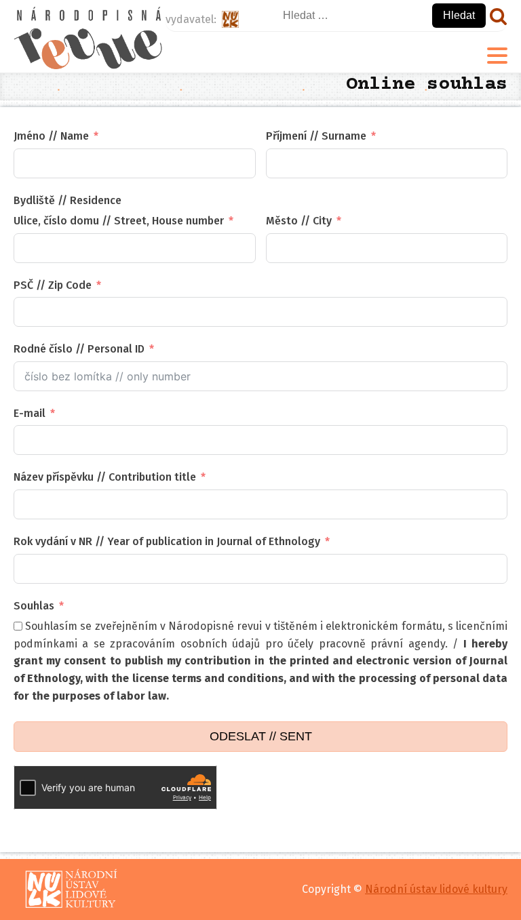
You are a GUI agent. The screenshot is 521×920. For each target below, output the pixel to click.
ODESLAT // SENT (261, 736)
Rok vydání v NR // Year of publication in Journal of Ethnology (167, 541)
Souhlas (34, 605)
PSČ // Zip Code (53, 285)
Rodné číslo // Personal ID (79, 348)
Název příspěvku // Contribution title (105, 477)
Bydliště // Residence (67, 200)
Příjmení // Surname (316, 135)
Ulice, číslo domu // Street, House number (119, 220)
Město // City (299, 220)
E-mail (29, 413)
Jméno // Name (51, 135)
